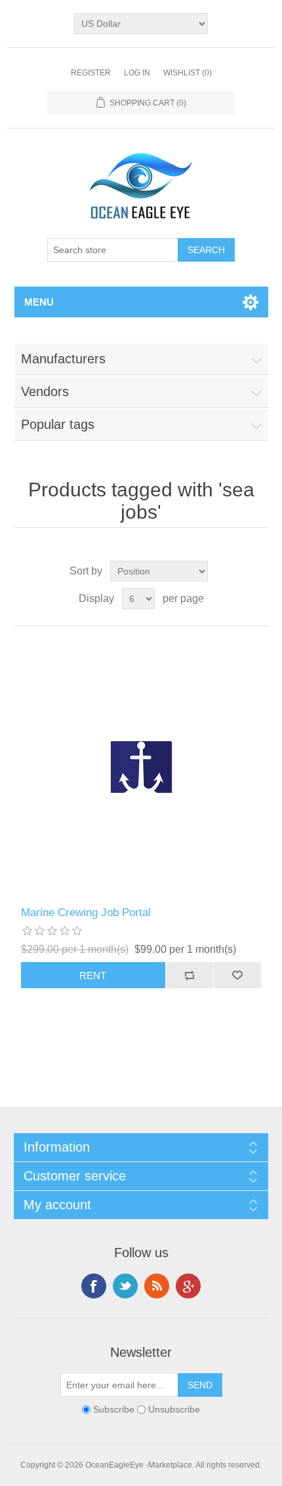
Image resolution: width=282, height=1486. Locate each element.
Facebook (93, 1286)
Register (91, 72)
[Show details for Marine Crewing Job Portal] (141, 766)
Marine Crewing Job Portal (86, 912)
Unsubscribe (174, 1410)
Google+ (188, 1286)
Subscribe (113, 1410)
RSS (156, 1286)
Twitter (125, 1286)
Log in (137, 72)
